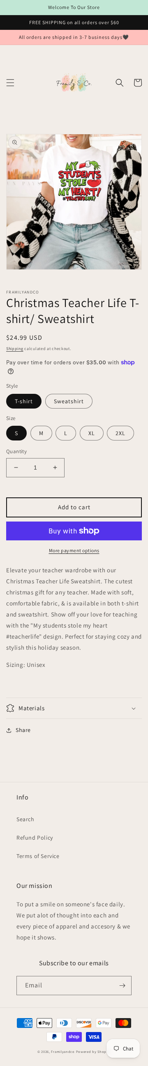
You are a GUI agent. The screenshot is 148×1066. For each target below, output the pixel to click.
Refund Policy (34, 837)
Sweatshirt (69, 401)
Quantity (16, 451)
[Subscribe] (122, 985)
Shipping (14, 348)
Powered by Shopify (93, 1051)
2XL (120, 433)
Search (25, 819)
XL (91, 433)
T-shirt (24, 401)
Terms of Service (38, 856)
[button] (10, 83)
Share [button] (23, 730)
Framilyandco (62, 1051)
